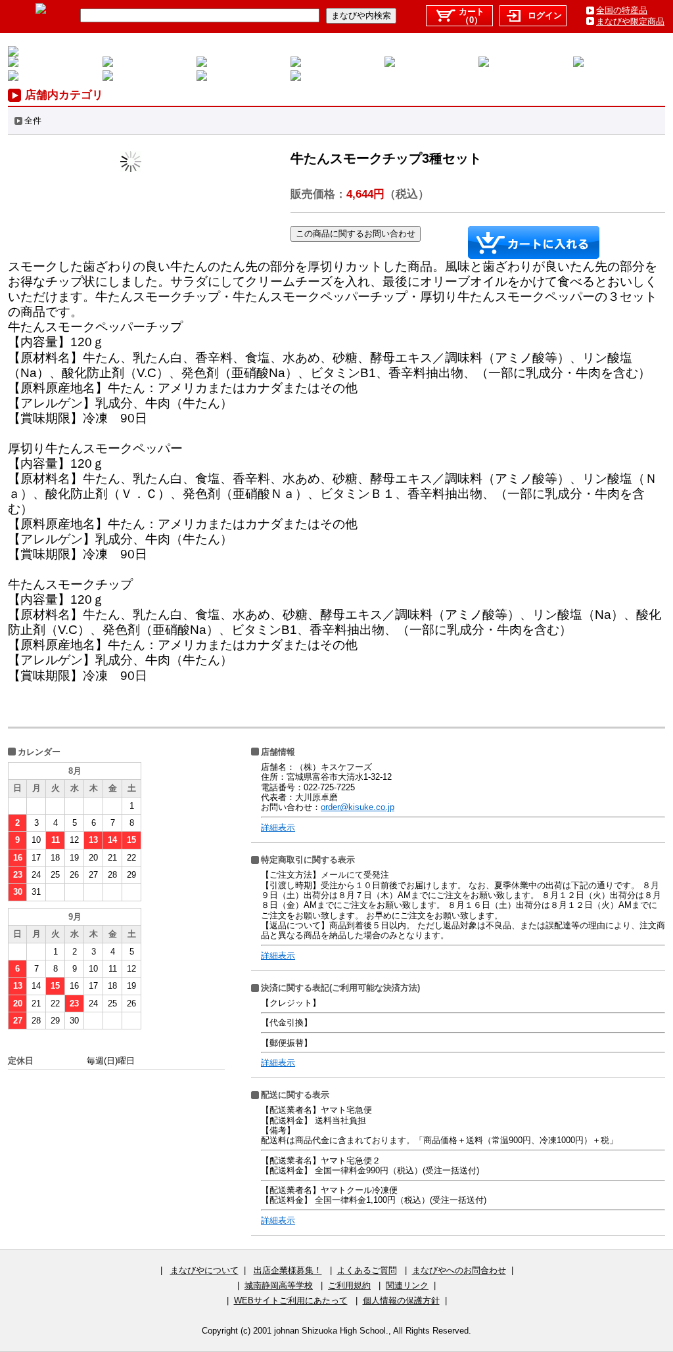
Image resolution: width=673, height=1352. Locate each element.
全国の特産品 (621, 10)
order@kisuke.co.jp (357, 807)
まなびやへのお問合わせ (459, 1270)
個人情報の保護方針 (401, 1300)
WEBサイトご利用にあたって (291, 1300)
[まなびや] (40, 11)
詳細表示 (278, 827)
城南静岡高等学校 (278, 1285)
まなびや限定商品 (630, 21)
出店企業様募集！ (288, 1270)
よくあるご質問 (367, 1270)
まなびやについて (204, 1270)
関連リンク (407, 1285)
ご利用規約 (349, 1285)
